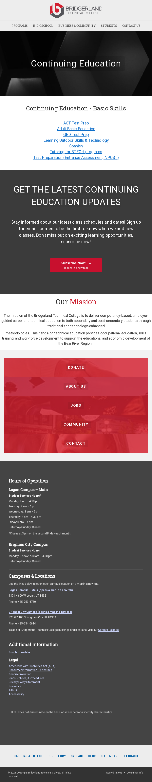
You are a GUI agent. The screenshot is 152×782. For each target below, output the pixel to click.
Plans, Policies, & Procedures (26, 678)
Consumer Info (135, 772)
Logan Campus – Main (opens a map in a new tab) (41, 590)
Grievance (15, 686)
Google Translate (19, 652)
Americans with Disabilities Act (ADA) (32, 666)
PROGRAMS (19, 26)
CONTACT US (131, 26)
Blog (92, 756)
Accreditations (114, 772)
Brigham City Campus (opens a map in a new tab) (40, 611)
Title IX (13, 690)
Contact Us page (108, 629)
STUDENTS (109, 26)
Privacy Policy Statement (24, 682)
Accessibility (16, 694)
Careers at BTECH (29, 756)
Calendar (109, 756)
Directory (57, 756)
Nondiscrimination (20, 674)
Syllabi (77, 756)
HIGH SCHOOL (43, 26)
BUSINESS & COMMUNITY (77, 26)
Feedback (130, 756)
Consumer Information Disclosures (30, 670)
